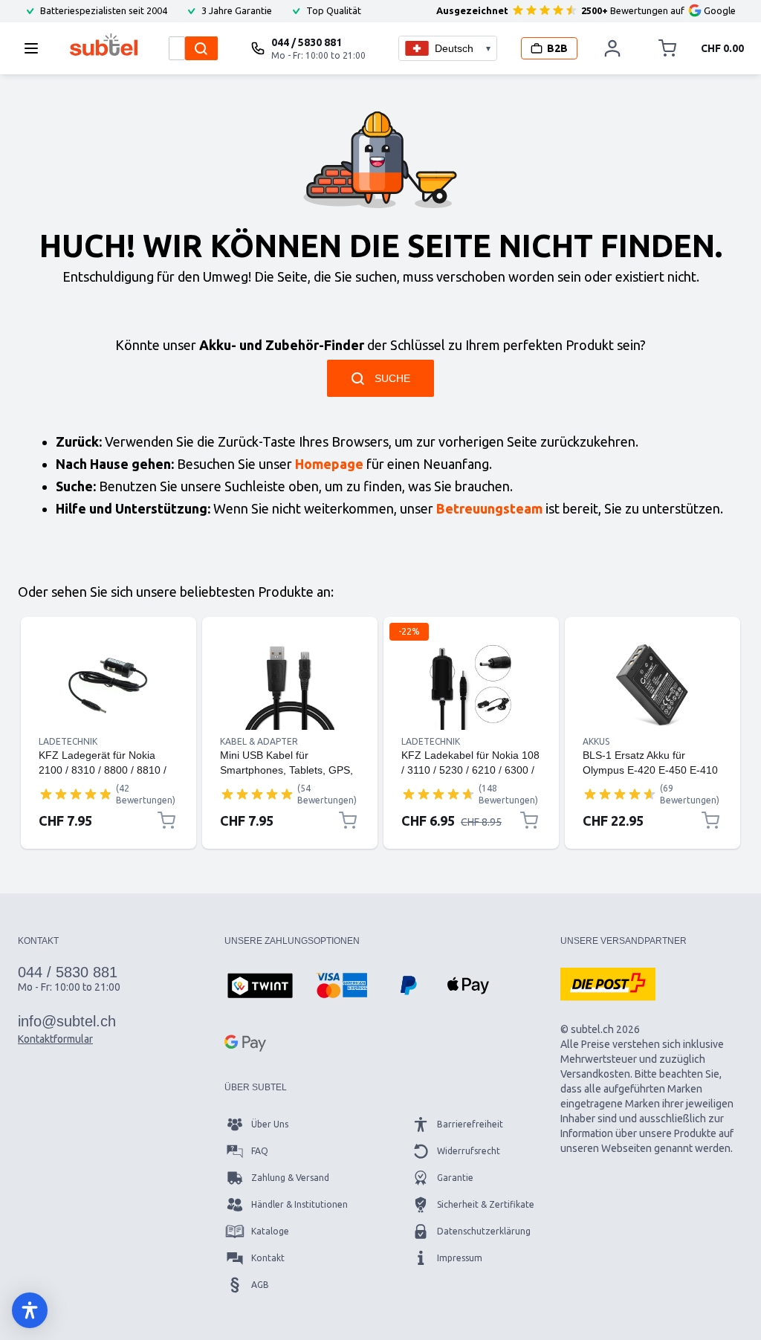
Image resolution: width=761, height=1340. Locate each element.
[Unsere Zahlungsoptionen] (260, 987)
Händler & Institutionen (299, 1204)
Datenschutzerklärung (484, 1231)
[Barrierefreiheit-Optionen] (30, 1310)
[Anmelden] (613, 48)
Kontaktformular (55, 1039)
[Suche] (201, 48)
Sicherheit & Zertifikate (485, 1204)
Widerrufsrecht (468, 1151)
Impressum (459, 1258)
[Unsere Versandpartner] (607, 984)
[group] (76, 793)
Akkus (596, 741)
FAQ (259, 1151)
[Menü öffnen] (36, 48)
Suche (392, 378)
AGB (260, 1284)
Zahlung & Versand (290, 1177)
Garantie (455, 1177)
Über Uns (269, 1124)
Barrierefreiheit (470, 1124)
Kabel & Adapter (259, 741)
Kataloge (270, 1231)
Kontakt (268, 1258)
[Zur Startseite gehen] (103, 44)
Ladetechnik (68, 741)
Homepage (329, 463)
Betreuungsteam (489, 508)
